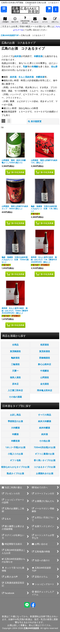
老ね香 (54, 66)
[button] (4, 9)
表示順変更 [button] (36, 121)
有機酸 (35, 66)
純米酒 (17, 56)
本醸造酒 (38, 56)
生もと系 (23, 77)
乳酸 (25, 66)
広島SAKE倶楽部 (31, 628)
